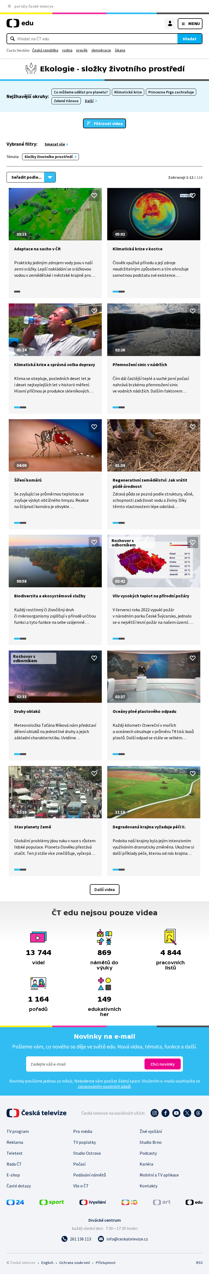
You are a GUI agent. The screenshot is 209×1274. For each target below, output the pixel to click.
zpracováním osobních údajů (104, 1086)
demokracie (101, 50)
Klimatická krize (128, 92)
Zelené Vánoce (66, 100)
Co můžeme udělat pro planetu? (81, 92)
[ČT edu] (20, 25)
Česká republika (45, 50)
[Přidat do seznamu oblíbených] (94, 195)
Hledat (189, 38)
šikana (120, 50)
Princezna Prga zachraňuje (171, 92)
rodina (67, 50)
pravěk (82, 50)
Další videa (104, 889)
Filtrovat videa (108, 123)
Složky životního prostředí (48, 156)
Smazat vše (55, 144)
